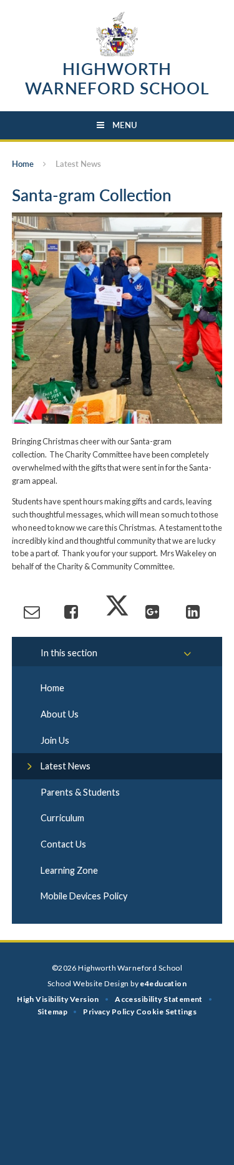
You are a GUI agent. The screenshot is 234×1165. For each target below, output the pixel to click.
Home (23, 164)
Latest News (78, 164)
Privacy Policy (108, 1011)
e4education (163, 983)
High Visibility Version (58, 999)
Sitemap (52, 1011)
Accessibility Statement (159, 999)
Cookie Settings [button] (166, 1011)
